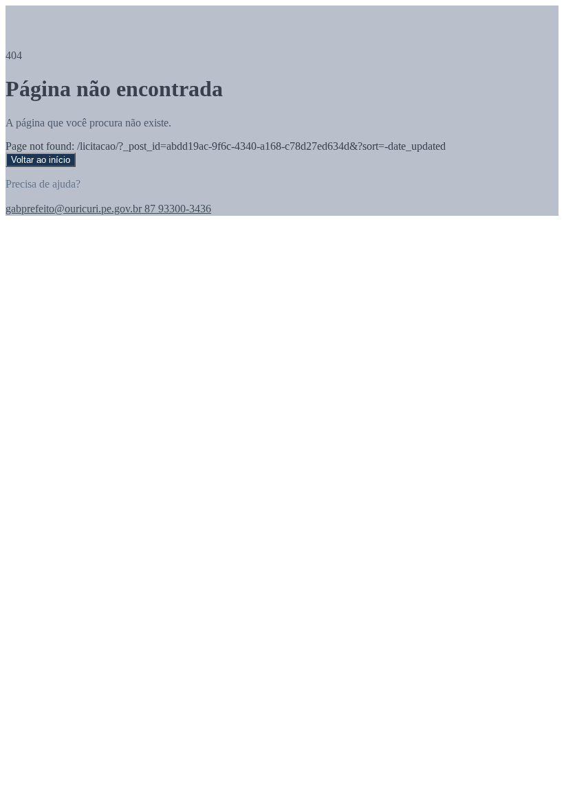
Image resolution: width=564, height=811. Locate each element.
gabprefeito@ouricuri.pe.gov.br (74, 208)
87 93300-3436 (176, 208)
